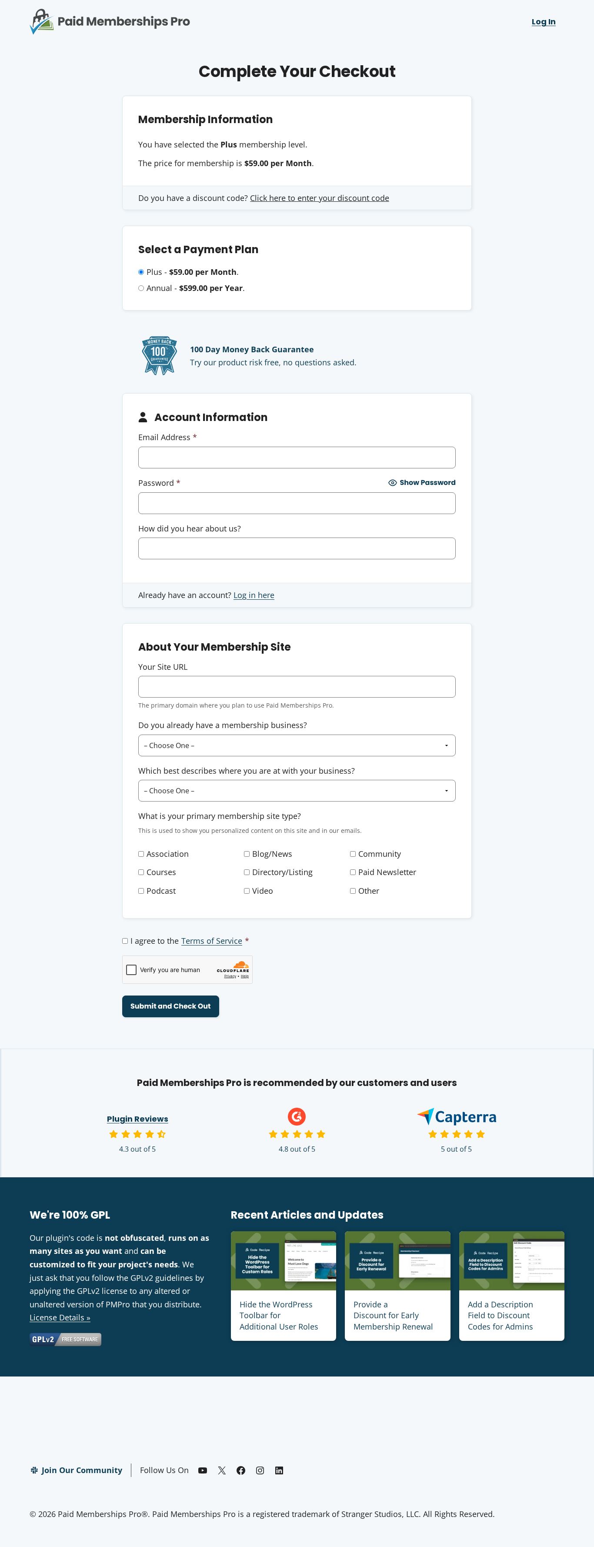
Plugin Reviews (137, 1118)
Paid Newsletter (387, 872)
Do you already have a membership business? (222, 725)
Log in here (254, 595)
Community (379, 854)
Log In (544, 21)
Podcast (161, 890)
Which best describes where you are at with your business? (246, 770)
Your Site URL (162, 667)
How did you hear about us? (189, 528)
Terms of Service (211, 941)
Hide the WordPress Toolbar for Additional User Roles (279, 1315)
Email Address (167, 437)
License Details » (60, 1317)
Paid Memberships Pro (158, 15)
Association (168, 854)
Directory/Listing (282, 872)
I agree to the (189, 941)
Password (159, 483)
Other (368, 890)
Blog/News (272, 854)
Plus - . (193, 272)
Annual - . (196, 288)
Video (262, 890)
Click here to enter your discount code (319, 198)
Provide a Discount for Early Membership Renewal (393, 1315)
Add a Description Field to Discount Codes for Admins (500, 1315)
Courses (161, 872)
